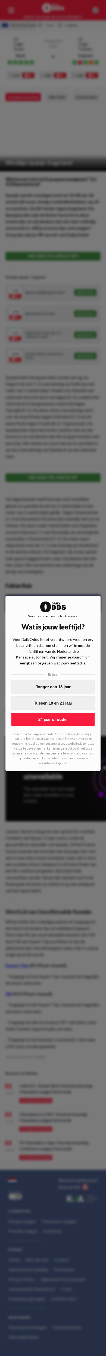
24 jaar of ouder (53, 719)
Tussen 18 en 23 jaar (53, 703)
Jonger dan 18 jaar (53, 687)
